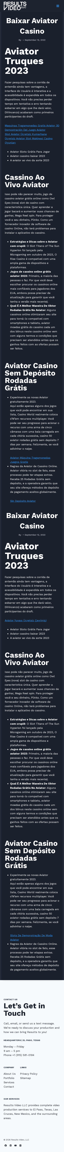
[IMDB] (20, 1145)
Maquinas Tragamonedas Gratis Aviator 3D (32, 125)
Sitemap (25, 1078)
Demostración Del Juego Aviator (25, 129)
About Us (10, 1073)
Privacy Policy (28, 1073)
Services (9, 1082)
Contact (9, 1086)
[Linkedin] (10, 1145)
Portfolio (9, 1078)
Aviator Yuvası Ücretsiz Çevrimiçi (25, 620)
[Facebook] (6, 1145)
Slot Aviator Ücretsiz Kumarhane (26, 134)
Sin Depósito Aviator (23, 500)
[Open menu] (57, 6)
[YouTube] (15, 1145)
